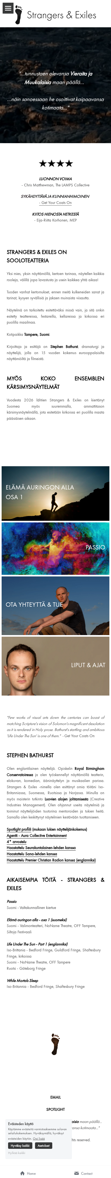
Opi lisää (39, 1138)
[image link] (55, 14)
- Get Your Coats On (55, 202)
